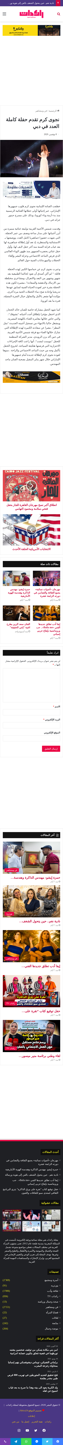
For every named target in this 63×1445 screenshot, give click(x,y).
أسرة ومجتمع (51, 1280)
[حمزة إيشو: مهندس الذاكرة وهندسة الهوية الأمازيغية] (16, 578)
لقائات (55, 1318)
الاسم (56, 706)
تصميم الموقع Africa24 (31, 1410)
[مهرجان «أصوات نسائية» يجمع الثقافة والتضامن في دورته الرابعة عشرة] (46, 578)
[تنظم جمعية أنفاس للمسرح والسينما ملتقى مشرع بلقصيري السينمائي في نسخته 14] (51, 1226)
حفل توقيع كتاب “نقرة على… (41, 1011)
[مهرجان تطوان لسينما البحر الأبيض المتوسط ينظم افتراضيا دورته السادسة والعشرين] (31, 1226)
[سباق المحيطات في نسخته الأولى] (12, 1215)
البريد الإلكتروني (51, 719)
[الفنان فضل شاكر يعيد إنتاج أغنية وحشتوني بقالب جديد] (31, 1215)
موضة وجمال (51, 1328)
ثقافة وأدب (52, 1291)
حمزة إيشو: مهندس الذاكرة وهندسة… (35, 877)
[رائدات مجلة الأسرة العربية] (31, 14)
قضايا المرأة (52, 1312)
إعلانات (31, 1416)
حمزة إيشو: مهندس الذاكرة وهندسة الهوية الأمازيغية (19, 592)
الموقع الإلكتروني (52, 732)
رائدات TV (52, 1296)
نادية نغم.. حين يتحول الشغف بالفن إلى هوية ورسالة (29, 3)
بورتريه (54, 1285)
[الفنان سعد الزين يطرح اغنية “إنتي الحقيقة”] (16, 613)
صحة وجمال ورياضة (48, 1301)
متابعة (55, 1323)
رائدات (48, 1421)
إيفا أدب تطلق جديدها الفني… (41, 966)
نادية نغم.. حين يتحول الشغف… (39, 921)
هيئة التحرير (37, 1421)
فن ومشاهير (41, 110)
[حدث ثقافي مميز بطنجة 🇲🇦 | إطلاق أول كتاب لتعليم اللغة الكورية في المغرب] (12, 1226)
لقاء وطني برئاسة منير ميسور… (39, 1056)
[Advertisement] (31, 70)
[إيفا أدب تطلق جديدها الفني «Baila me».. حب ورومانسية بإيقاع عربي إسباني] (46, 613)
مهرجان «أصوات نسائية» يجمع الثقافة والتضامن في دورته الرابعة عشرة (47, 592)
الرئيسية (53, 110)
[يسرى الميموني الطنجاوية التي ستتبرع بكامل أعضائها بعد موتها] (51, 1215)
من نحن (15, 1421)
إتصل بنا (25, 1421)
